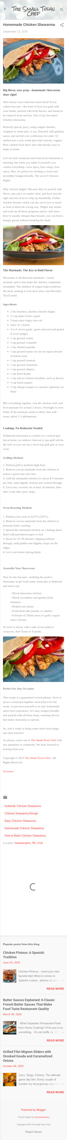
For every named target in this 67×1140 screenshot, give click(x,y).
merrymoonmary (42, 1117)
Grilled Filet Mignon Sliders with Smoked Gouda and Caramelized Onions (27, 1056)
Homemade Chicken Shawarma (24, 828)
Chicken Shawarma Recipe (21, 813)
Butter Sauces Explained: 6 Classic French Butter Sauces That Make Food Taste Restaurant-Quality (29, 1004)
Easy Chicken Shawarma (20, 820)
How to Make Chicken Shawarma (25, 835)
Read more (55, 988)
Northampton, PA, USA (29, 843)
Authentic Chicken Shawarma (23, 806)
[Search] (62, 10)
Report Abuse (33, 1131)
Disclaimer (8, 771)
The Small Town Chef (33, 11)
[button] (62, 25)
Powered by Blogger (33, 1109)
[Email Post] (5, 798)
